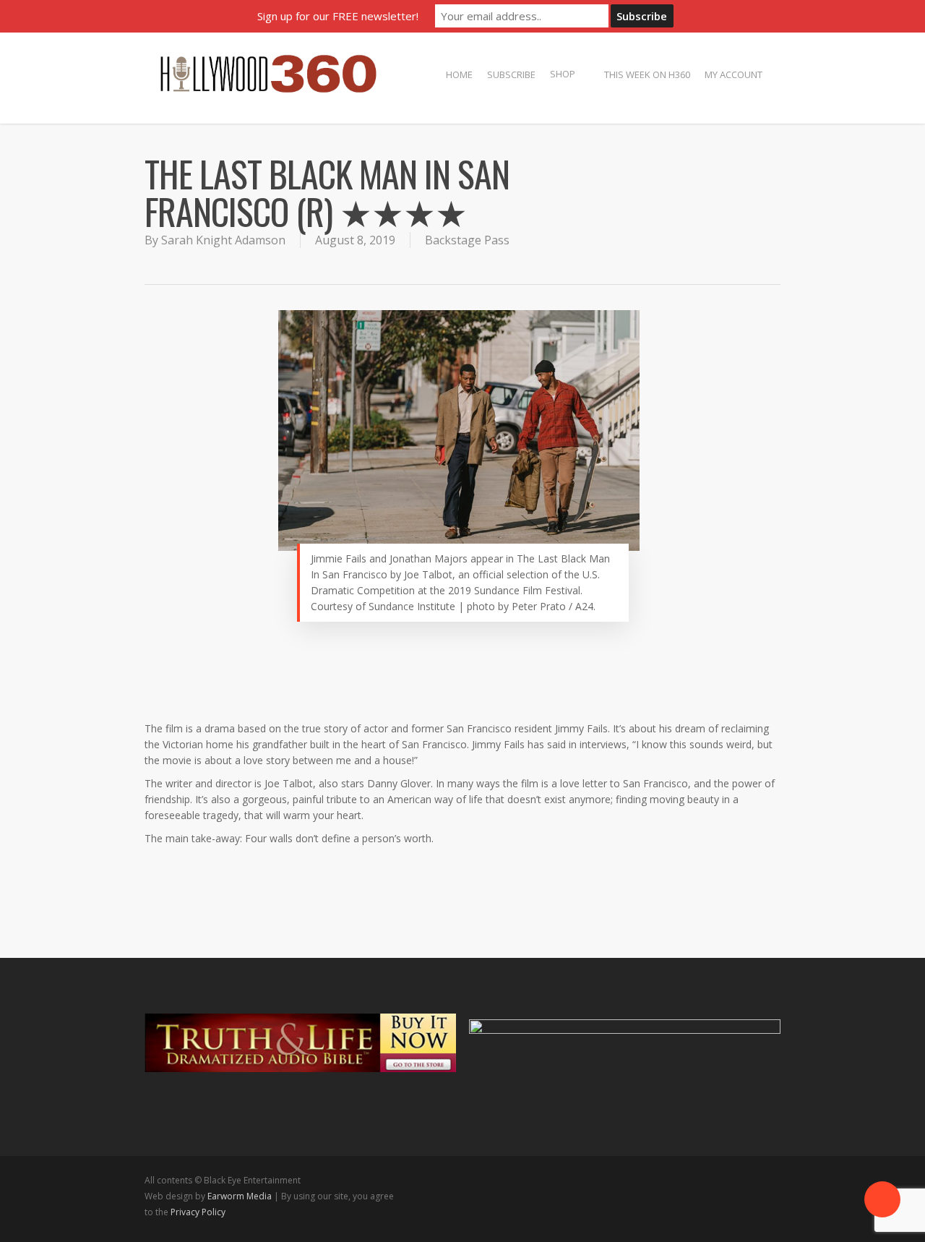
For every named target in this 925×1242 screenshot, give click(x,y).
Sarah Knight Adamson (223, 240)
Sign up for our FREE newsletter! (337, 16)
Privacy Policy (198, 1212)
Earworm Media (240, 1196)
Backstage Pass (467, 240)
